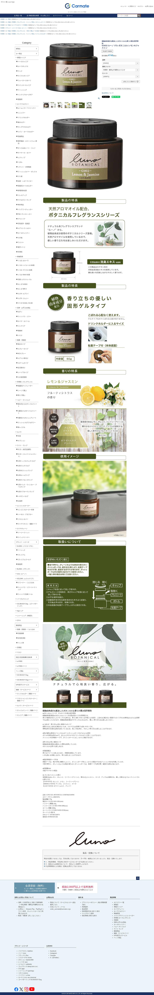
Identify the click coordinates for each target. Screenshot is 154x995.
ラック (20, 71)
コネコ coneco (23, 973)
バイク (20, 335)
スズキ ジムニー (23, 298)
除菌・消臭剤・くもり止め (26, 629)
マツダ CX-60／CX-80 (25, 303)
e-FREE (19, 661)
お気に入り (46, 15)
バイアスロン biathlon (25, 951)
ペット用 (21, 643)
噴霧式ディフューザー (25, 386)
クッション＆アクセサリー (27, 422)
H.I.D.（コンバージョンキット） (27, 455)
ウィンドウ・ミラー (24, 316)
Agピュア (20, 611)
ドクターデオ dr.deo (25, 957)
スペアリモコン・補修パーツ (27, 524)
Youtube (53, 955)
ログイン (140, 6)
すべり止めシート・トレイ (27, 148)
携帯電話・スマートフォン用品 (27, 142)
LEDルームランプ (24, 475)
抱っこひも (21, 427)
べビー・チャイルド (23, 400)
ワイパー (21, 242)
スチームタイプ (23, 363)
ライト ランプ (118, 929)
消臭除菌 (21, 633)
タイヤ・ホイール (24, 321)
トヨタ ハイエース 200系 (26, 265)
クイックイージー (24, 537)
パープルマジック (23, 599)
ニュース (123, 6)
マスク (19, 652)
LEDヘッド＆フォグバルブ (26, 461)
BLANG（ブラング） (24, 569)
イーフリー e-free (24, 975)
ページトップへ (137, 878)
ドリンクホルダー (41, 34)
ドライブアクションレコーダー (124, 915)
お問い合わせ (149, 6)
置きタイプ (21, 344)
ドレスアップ (22, 195)
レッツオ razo (23, 962)
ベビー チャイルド (120, 926)
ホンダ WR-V (22, 289)
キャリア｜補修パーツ (24, 715)
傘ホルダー (21, 122)
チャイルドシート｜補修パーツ (27, 710)
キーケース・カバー (24, 153)
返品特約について (108, 93)
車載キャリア (21, 57)
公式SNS (49, 946)
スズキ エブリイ (23, 293)
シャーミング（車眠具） (25, 615)
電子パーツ (21, 247)
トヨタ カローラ (23, 260)
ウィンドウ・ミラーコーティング (27, 588)
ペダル (20, 162)
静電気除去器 (22, 190)
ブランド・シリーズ (11, 28)
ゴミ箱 (20, 176)
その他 (37, 31)
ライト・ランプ (22, 445)
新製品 (18, 49)
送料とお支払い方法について (24, 897)
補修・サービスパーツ (23, 690)
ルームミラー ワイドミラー (27, 108)
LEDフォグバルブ (24, 466)
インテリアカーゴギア (25, 94)
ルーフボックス (23, 66)
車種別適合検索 (34, 15)
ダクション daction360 (25, 960)
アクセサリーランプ (24, 200)
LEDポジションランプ (25, 470)
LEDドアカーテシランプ (26, 491)
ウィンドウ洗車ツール (25, 594)
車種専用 (20, 256)
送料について (106, 66)
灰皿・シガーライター (25, 181)
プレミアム (21, 555)
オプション (21, 440)
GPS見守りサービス (22, 685)
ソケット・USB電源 (24, 167)
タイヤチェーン (22, 528)
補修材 (20, 330)
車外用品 (21, 204)
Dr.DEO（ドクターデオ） (25, 546)
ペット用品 (19, 671)
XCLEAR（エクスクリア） (26, 578)
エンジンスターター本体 (26, 510)
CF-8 (18, 620)
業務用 (20, 99)
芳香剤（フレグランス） (19, 22)
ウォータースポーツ (24, 80)
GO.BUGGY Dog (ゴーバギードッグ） (27, 605)
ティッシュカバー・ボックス (27, 171)
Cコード (105, 73)
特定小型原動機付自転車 (24, 657)
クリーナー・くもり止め (26, 582)
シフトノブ (21, 157)
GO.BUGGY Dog (22, 675)
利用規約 (85, 907)
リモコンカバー (23, 519)
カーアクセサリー (17, 25)
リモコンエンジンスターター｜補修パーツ (27, 700)
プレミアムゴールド (24, 559)
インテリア (21, 326)
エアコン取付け (23, 358)
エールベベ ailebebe (25, 964)
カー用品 (8, 19)
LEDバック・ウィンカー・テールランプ (27, 486)
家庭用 (20, 564)
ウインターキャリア (24, 85)
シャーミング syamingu (26, 971)
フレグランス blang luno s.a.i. (28, 966)
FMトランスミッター (25, 214)
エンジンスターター (23, 506)
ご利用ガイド (132, 6)
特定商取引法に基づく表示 (91, 911)
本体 (19, 436)
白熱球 (20, 501)
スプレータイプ (23, 349)
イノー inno (22, 953)
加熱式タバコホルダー (25, 186)
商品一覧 (19, 15)
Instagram (53, 953)
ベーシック (21, 550)
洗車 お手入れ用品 (120, 922)
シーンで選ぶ (31, 22)
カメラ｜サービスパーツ (25, 705)
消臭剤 (116, 920)
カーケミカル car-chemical (27, 977)
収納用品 (21, 136)
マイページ (58, 15)
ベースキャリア (23, 61)
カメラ (19, 432)
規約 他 (80, 897)
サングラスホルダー (24, 127)
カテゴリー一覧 (119, 902)
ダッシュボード (40, 22)
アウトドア (21, 219)
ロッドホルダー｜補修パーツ (26, 693)
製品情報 (113, 897)
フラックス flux (23, 955)
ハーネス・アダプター (25, 514)
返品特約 (85, 909)
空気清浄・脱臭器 (24, 223)
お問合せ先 (50, 897)
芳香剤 (25, 25)
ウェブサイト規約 (88, 913)
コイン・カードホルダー (26, 131)
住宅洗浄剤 (21, 638)
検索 (139, 15)
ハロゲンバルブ (23, 496)
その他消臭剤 (22, 377)
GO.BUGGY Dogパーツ (25, 680)
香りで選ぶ (30, 31)
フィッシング (22, 90)
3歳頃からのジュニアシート (27, 418)
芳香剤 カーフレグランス (122, 918)
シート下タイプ (23, 372)
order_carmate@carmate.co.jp (60, 909)
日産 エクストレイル (25, 279)
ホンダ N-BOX (22, 284)
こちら (37, 915)
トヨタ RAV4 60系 (24, 275)
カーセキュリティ (24, 233)
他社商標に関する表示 (89, 915)
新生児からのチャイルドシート (27, 405)
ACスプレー (22, 353)
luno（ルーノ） (22, 28)
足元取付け (21, 367)
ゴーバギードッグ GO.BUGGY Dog (30, 979)
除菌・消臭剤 (21, 340)
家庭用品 (19, 625)
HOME (2, 19)
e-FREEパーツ (22, 666)
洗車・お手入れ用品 (23, 308)
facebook (53, 951)
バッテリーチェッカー (25, 209)
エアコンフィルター (24, 228)
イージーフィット (24, 532)
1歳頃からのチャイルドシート (27, 412)
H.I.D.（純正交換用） (25, 449)
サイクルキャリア (24, 76)
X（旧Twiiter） (55, 957)
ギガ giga (21, 968)
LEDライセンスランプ (25, 480)
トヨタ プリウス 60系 (25, 270)
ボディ (20, 312)
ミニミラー (21, 113)
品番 (104, 60)
